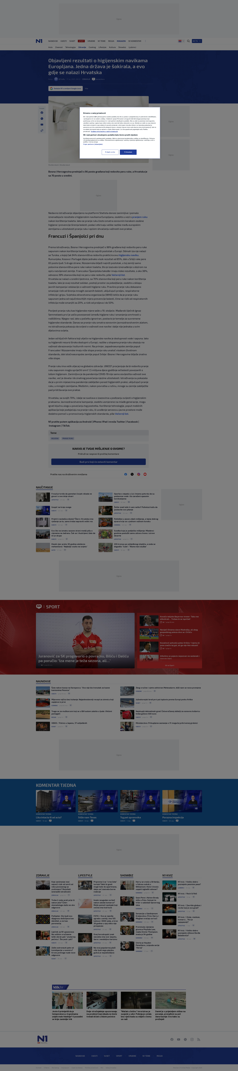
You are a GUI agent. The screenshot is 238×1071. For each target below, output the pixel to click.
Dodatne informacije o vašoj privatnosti (104, 131)
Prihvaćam (128, 152)
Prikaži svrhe (110, 152)
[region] (120, 133)
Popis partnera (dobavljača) (93, 144)
